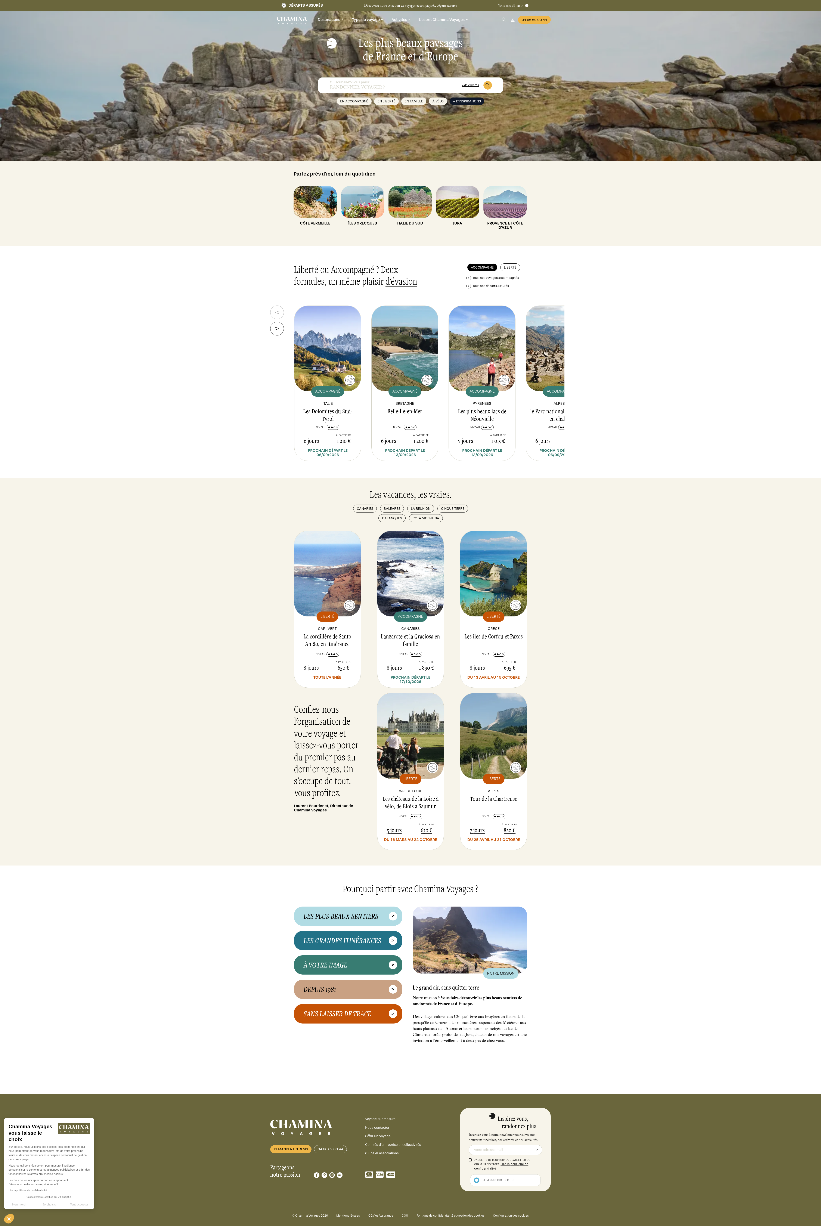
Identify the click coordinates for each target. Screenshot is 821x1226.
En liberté (386, 101)
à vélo (438, 101)
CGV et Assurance (380, 1215)
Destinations (329, 20)
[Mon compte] (512, 19)
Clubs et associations (382, 1153)
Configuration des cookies (511, 1215)
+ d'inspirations (467, 101)
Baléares (392, 509)
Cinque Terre (452, 509)
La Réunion (420, 509)
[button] (9, 1219)
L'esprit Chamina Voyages (442, 20)
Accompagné (482, 267)
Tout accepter (79, 1204)
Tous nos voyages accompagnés (496, 278)
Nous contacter (377, 1128)
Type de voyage (366, 20)
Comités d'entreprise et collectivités (393, 1145)
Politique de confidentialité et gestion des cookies (450, 1215)
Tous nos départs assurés (491, 286)
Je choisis (49, 1204)
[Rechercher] (487, 85)
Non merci (19, 1204)
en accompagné (354, 101)
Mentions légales (348, 1215)
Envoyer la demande (537, 1150)
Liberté (510, 267)
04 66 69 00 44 (534, 20)
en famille (414, 101)
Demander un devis (291, 1149)
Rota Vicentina (426, 518)
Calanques (392, 518)
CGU (405, 1215)
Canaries (365, 509)
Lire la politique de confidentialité (28, 1190)
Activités (399, 20)
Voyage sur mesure (380, 1119)
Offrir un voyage (378, 1136)
